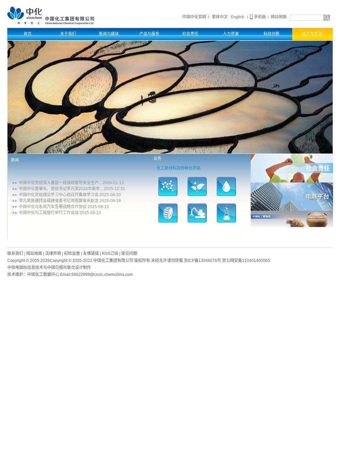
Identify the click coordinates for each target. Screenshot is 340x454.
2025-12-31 (114, 188)
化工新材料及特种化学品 (179, 168)
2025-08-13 (90, 212)
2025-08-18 (110, 200)
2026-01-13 (113, 182)
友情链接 (91, 253)
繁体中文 (220, 17)
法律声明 (53, 253)
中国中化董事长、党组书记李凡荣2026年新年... (61, 188)
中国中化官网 (194, 17)
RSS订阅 (110, 253)
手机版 (260, 17)
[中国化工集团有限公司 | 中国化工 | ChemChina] (50, 15)
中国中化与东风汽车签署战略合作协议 (53, 206)
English (237, 17)
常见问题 (129, 253)
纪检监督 (72, 253)
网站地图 (279, 17)
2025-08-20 (110, 194)
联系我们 (15, 253)
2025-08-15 (98, 206)
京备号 (202, 260)
